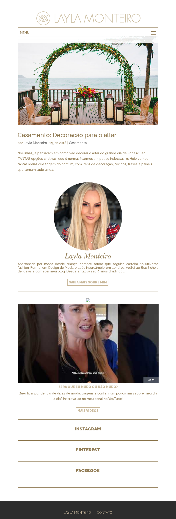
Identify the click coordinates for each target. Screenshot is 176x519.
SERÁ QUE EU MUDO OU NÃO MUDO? (88, 387)
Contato (104, 512)
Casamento (78, 143)
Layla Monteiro (35, 143)
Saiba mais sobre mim (88, 282)
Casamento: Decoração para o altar (67, 135)
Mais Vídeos (88, 411)
